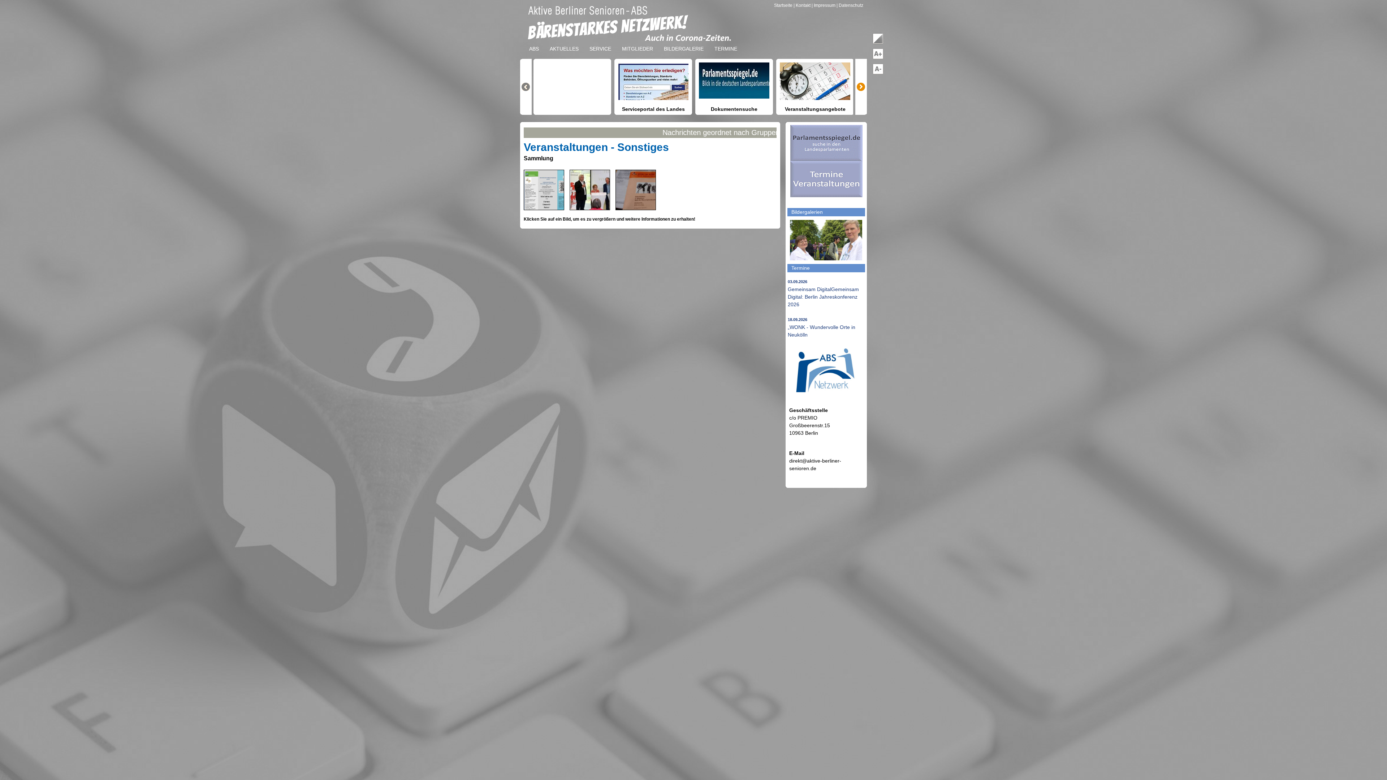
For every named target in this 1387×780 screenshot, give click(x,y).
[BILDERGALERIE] (683, 43)
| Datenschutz (850, 5)
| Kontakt (803, 5)
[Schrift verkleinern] (878, 73)
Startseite (784, 5)
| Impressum (823, 5)
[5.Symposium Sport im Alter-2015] (651, 208)
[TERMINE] (726, 43)
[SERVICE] (600, 43)
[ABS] (534, 43)
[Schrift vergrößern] (878, 58)
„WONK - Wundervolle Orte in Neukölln (821, 327)
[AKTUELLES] (564, 43)
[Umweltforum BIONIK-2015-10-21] (548, 208)
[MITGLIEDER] (637, 43)
